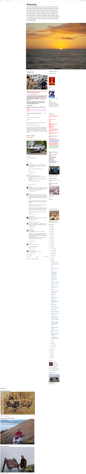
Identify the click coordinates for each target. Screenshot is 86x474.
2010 (51, 354)
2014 (51, 247)
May (52, 260)
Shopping (52, 289)
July (52, 257)
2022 (51, 233)
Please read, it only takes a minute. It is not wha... (54, 301)
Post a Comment (29, 254)
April (52, 341)
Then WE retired (53, 304)
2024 (51, 229)
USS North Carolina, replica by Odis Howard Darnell (54, 273)
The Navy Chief (53, 309)
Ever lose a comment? (54, 262)
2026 (51, 226)
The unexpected (53, 306)
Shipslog (32, 4)
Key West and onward (54, 316)
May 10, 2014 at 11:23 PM (32, 191)
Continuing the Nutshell (55, 311)
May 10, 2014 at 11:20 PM (32, 184)
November (53, 250)
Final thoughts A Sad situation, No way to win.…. (54, 338)
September (53, 253)
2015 (51, 245)
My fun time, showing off (55, 281)
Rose (29, 243)
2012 (51, 351)
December (53, 248)
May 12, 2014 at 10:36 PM (32, 252)
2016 (51, 243)
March (52, 343)
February (52, 345)
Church (52, 266)
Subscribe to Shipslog (52, 73)
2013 (51, 349)
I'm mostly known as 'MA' (33, 222)
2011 (51, 352)
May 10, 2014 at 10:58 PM (32, 172)
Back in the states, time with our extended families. (55, 334)
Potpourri (52, 270)
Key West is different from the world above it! (54, 319)
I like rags (52, 295)
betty (29, 163)
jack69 (55, 362)
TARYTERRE (31, 216)
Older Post (46, 256)
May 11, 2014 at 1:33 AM (32, 214)
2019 (51, 238)
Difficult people (53, 294)
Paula (30, 186)
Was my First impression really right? (54, 279)
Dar (29, 193)
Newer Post (29, 256)
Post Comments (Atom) (35, 258)
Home (37, 256)
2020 (51, 236)
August (52, 255)
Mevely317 (30, 229)
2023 (51, 231)
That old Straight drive (54, 268)
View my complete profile (53, 370)
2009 (51, 356)
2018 (51, 240)
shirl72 (30, 174)
